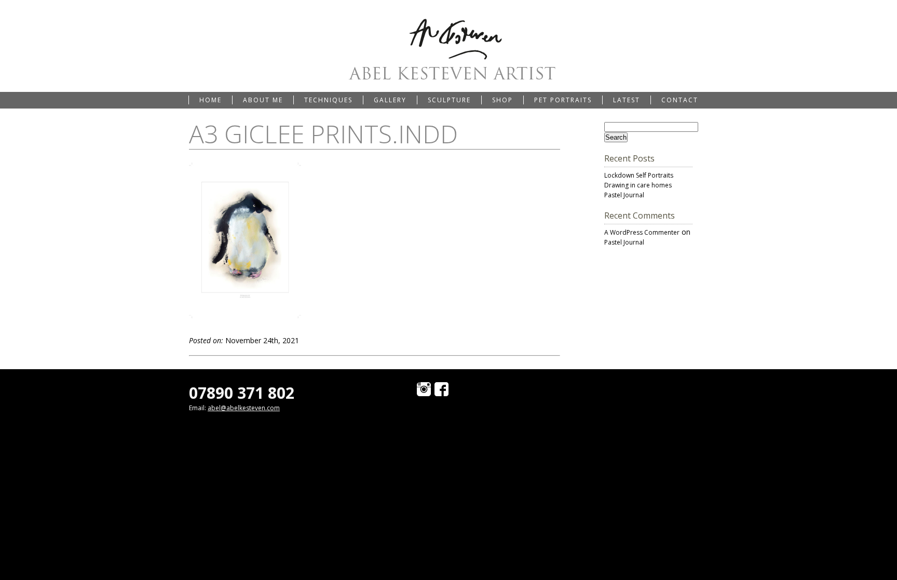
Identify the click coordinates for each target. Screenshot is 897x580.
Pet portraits (563, 100)
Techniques (328, 100)
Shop (502, 100)
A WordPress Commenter (641, 232)
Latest (626, 100)
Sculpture (449, 100)
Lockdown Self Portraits (638, 175)
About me (263, 100)
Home (210, 100)
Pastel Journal (624, 195)
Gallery (390, 100)
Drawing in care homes (638, 185)
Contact (679, 100)
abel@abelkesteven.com (244, 407)
